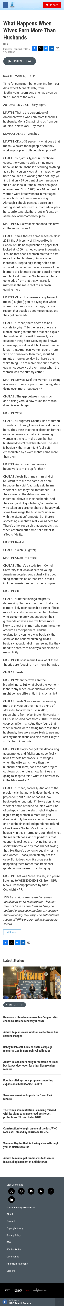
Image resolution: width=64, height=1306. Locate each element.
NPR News (12, 932)
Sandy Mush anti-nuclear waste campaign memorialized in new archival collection (28, 1048)
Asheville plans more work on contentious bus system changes (30, 1034)
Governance (13, 1256)
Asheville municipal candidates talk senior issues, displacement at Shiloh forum (28, 1159)
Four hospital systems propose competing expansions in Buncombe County (28, 1082)
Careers (11, 1271)
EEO (9, 1242)
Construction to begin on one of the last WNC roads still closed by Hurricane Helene (30, 1130)
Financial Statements (18, 1264)
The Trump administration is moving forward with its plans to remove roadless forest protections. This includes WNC (29, 1113)
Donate (53, 4)
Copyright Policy (15, 1228)
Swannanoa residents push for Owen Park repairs (27, 1097)
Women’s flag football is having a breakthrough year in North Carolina (31, 1145)
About (10, 1214)
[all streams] (59, 1302)
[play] (5, 1302)
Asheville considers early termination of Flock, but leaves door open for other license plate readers (31, 1065)
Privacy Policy (14, 1235)
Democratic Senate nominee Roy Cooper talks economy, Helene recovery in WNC (30, 1019)
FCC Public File (14, 1249)
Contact (11, 1221)
